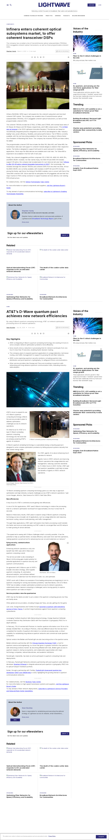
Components (10, 24)
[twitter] (38, 57)
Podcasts (66, 15)
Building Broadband (78, 15)
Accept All (101, 836)
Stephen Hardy (11, 51)
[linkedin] (35, 57)
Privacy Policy (52, 836)
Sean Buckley (10, 327)
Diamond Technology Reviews (33, 15)
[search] (10, 5)
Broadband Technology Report (42, 218)
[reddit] (40, 57)
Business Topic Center (33, 682)
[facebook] (32, 57)
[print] (68, 57)
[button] (7, 5)
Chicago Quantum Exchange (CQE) (44, 643)
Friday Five (49, 15)
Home (74, 53)
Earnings (58, 15)
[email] (43, 57)
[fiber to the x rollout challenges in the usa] (88, 43)
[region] (54, 836)
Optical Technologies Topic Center (37, 182)
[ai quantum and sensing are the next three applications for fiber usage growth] (88, 73)
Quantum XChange (20, 664)
